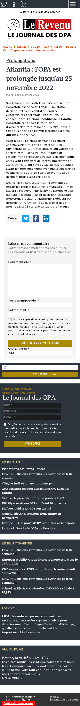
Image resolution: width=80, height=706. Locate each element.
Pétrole (71, 46)
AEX (46, 46)
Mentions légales (18, 699)
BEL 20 (35, 46)
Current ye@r (19, 348)
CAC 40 (8, 46)
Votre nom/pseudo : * (23, 300)
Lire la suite (30, 632)
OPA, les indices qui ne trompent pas (31, 616)
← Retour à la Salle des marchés (40, 12)
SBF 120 (22, 46)
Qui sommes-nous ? (20, 696)
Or (4, 50)
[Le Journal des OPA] (40, 28)
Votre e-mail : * (19, 310)
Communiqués (45, 50)
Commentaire (19, 262)
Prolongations (20, 60)
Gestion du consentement (18, 703)
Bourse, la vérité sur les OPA (25, 658)
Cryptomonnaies (21, 50)
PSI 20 (58, 46)
